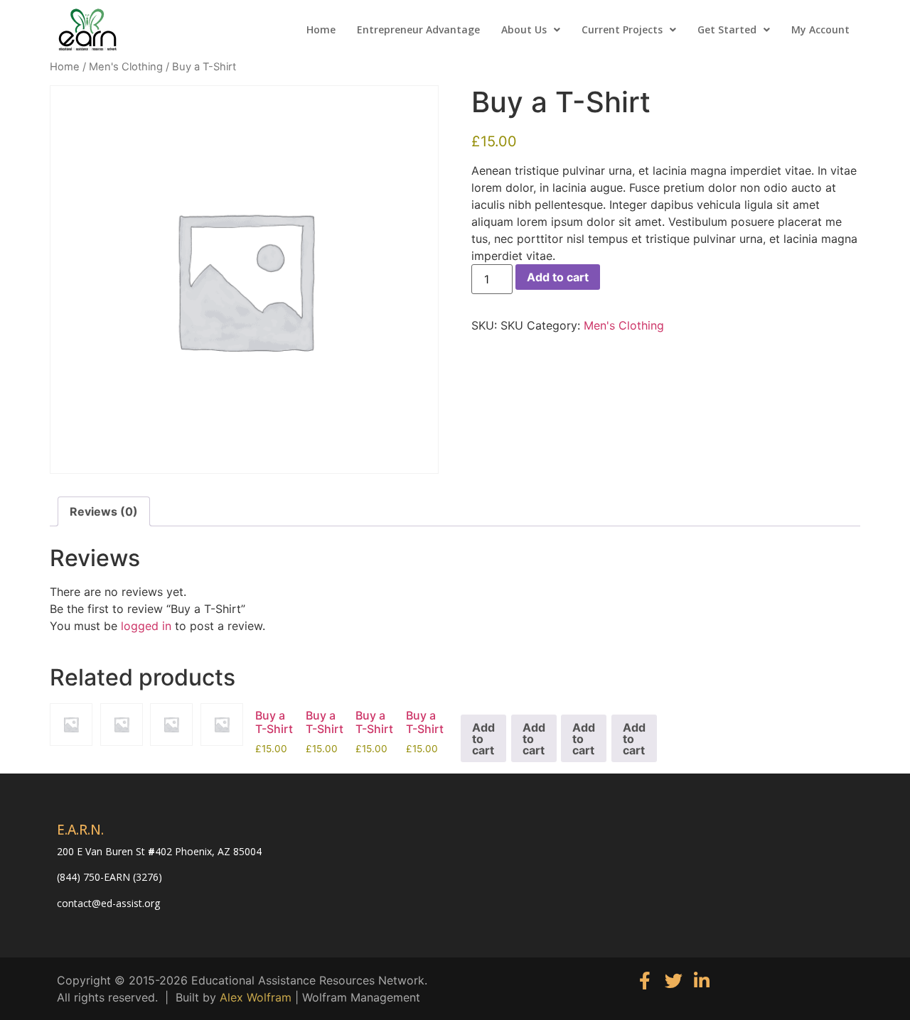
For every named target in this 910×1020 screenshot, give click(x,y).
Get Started (726, 29)
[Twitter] (673, 980)
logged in (146, 626)
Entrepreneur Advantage (418, 29)
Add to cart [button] (483, 738)
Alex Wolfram (255, 997)
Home (321, 29)
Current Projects (622, 29)
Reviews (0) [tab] (104, 511)
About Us (524, 29)
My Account (820, 29)
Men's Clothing (126, 66)
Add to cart (558, 277)
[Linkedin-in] (702, 980)
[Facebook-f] (645, 980)
